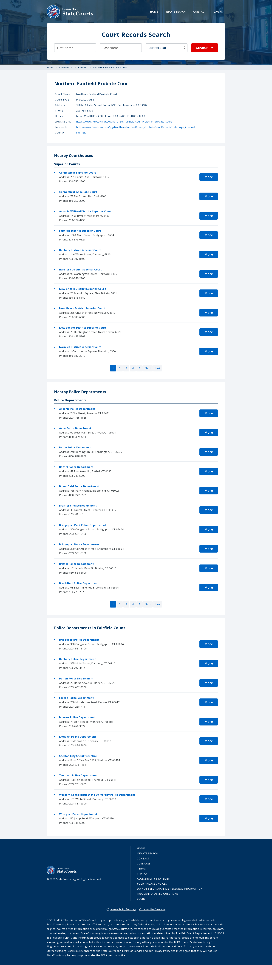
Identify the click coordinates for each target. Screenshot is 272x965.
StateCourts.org (70, 11)
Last (157, 368)
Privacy (142, 873)
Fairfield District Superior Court (80, 230)
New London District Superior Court (82, 327)
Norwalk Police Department (77, 736)
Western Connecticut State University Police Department (97, 794)
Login (218, 11)
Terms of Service (132, 951)
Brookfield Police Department (79, 583)
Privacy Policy (162, 951)
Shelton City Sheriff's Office (78, 756)
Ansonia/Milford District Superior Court (85, 211)
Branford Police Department (78, 505)
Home (154, 11)
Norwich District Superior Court (80, 347)
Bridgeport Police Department (79, 544)
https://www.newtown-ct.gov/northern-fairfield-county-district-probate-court (124, 121)
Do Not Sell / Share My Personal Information (170, 888)
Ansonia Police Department (77, 409)
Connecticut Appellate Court (78, 192)
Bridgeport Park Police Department (82, 525)
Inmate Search (175, 11)
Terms (141, 868)
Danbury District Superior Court (80, 250)
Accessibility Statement (154, 878)
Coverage (143, 863)
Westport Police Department (78, 814)
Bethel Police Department (76, 467)
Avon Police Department (75, 428)
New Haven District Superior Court (82, 308)
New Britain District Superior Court (82, 289)
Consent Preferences (152, 909)
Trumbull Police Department (78, 775)
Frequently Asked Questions (157, 893)
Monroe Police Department (77, 717)
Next (148, 368)
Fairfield (81, 132)
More (208, 177)
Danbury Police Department (77, 659)
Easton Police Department (76, 698)
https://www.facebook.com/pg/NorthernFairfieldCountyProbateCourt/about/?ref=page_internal (135, 127)
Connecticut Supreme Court (77, 172)
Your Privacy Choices (152, 883)
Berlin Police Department (76, 447)
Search (202, 48)
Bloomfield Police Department (79, 486)
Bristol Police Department (76, 564)
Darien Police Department (76, 678)
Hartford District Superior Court (80, 269)
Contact (199, 11)
